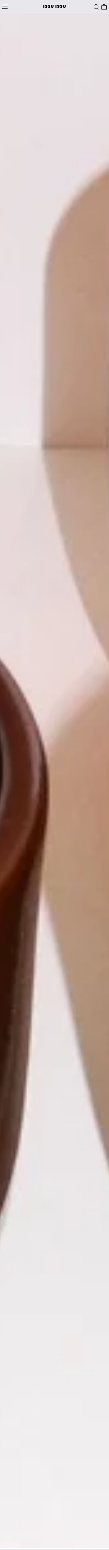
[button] (96, 7)
